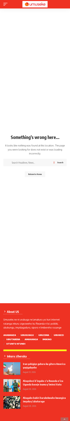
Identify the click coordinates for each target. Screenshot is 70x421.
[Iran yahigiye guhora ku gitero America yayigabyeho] (11, 368)
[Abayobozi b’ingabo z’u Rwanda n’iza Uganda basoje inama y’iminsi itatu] (11, 385)
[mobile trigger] (6, 4)
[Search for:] (31, 162)
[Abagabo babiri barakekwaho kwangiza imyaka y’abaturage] (11, 402)
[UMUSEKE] (35, 4)
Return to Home (35, 174)
